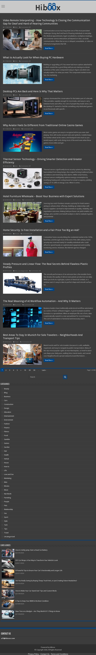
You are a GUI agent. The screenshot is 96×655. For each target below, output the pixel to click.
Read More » (49, 48)
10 (25, 370)
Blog (6, 393)
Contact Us (44, 654)
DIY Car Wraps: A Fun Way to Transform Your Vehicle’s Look (37, 560)
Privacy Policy (33, 654)
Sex (5, 513)
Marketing (7, 478)
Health (6, 455)
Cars (5, 400)
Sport (6, 517)
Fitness (6, 431)
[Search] (65, 377)
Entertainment (9, 416)
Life (5, 470)
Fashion (7, 424)
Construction (8, 404)
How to (6, 466)
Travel (16, 342)
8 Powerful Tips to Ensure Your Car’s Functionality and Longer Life (39, 570)
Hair (5, 451)
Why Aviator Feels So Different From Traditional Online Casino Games (43, 125)
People (6, 502)
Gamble (17, 129)
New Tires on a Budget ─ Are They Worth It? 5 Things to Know (38, 611)
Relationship (8, 509)
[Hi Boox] (48, 6)
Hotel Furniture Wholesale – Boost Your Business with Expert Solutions (43, 196)
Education (7, 412)
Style (6, 521)
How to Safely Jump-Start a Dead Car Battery (31, 550)
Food (6, 435)
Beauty (6, 389)
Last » (44, 370)
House (17, 234)
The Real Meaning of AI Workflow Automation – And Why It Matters (41, 301)
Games (6, 443)
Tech (16, 27)
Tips (5, 529)
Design (6, 408)
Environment (8, 420)
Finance (7, 428)
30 (34, 370)
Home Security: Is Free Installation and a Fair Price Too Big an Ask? (41, 230)
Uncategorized (23, 271)
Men (5, 482)
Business (18, 200)
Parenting (7, 498)
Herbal (6, 459)
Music (6, 490)
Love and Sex (9, 474)
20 (29, 370)
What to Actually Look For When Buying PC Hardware (33, 57)
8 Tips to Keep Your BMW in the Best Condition (32, 601)
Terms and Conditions (59, 654)
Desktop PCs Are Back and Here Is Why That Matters (33, 91)
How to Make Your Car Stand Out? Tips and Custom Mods (36, 591)
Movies (6, 486)
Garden (7, 447)
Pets (5, 505)
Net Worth (7, 494)
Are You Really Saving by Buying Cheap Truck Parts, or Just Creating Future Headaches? (46, 581)
